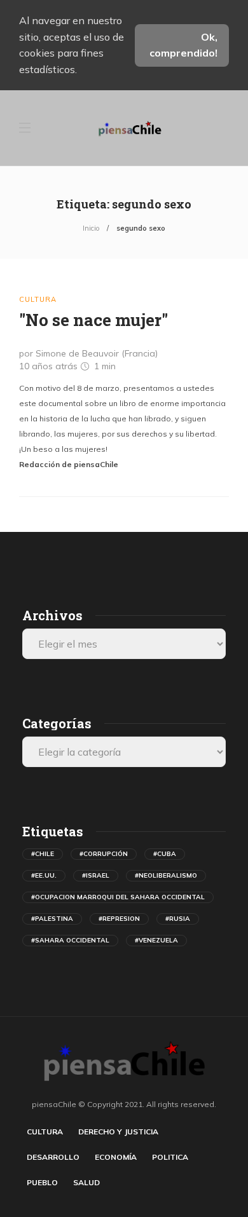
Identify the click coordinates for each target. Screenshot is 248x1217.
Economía (116, 1157)
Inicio (91, 228)
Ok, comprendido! (183, 45)
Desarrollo (53, 1157)
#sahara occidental (70, 940)
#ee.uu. (44, 875)
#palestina (52, 918)
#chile (42, 854)
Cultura (38, 299)
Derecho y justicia (118, 1131)
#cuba (164, 854)
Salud (86, 1182)
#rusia (177, 918)
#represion (119, 918)
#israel (95, 875)
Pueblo (42, 1182)
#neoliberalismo (166, 875)
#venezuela (156, 940)
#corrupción (103, 854)
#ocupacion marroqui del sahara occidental (118, 897)
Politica (170, 1157)
